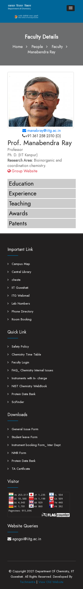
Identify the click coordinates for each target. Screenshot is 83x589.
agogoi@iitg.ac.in (26, 539)
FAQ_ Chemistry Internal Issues (32, 370)
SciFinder (17, 402)
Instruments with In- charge (29, 378)
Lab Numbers (20, 303)
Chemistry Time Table (26, 354)
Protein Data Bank (23, 394)
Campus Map (20, 264)
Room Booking (21, 319)
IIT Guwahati (19, 287)
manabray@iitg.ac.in (43, 130)
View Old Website (51, 582)
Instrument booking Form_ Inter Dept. (36, 445)
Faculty (57, 46)
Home (18, 46)
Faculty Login (20, 362)
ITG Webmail (20, 295)
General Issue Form (24, 429)
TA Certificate (20, 468)
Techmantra (27, 582)
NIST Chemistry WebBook (29, 386)
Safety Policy (20, 346)
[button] (71, 8)
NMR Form (18, 453)
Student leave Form (24, 437)
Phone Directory (22, 311)
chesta (15, 279)
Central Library (21, 271)
